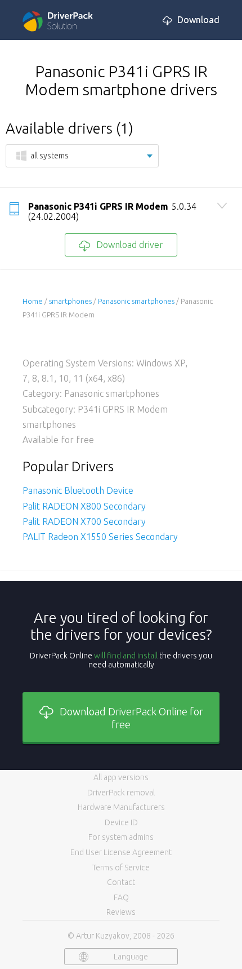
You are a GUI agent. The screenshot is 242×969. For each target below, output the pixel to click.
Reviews (121, 912)
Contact (121, 882)
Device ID (121, 822)
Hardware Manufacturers (121, 807)
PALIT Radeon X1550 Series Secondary (100, 537)
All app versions (121, 777)
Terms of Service (121, 867)
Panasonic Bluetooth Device (78, 490)
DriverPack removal (121, 792)
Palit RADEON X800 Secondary (84, 506)
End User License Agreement (121, 852)
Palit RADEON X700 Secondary (84, 521)
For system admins (121, 837)
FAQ (121, 897)
